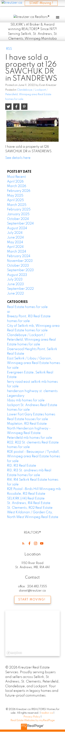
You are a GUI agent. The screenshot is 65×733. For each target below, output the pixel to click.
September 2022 (20, 288)
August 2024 (17, 228)
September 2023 (20, 270)
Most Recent (16, 177)
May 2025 (15, 195)
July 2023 (15, 279)
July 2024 (15, 232)
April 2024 (15, 247)
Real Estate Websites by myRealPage (32, 720)
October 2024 (18, 219)
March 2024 (16, 251)
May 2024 (15, 242)
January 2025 (18, 214)
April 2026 (15, 181)
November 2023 (20, 261)
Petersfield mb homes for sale (29, 437)
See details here (18, 158)
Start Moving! (31, 599)
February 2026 (18, 191)
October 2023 (18, 265)
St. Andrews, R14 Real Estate (28, 503)
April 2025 (15, 200)
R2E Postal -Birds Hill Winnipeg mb (34, 489)
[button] (23, 543)
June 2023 (15, 284)
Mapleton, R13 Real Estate (27, 423)
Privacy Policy (31, 716)
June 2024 (15, 237)
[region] (32, 633)
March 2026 (16, 186)
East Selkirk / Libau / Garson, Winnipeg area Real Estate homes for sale (33, 363)
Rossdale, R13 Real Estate (26, 493)
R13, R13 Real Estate (21, 465)
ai (8, 311)
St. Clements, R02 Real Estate (30, 507)
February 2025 (19, 209)
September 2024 (20, 223)
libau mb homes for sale (26, 400)
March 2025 (16, 205)
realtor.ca (47, 713)
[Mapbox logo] (14, 653)
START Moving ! (41, 3)
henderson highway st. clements (32, 391)
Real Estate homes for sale (27, 307)
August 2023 (17, 275)
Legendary (15, 395)
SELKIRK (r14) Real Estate (26, 498)
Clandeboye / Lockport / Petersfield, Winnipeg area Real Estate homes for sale (28, 94)
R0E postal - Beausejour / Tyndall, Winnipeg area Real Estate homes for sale (33, 456)
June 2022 (15, 293)
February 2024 (18, 256)
